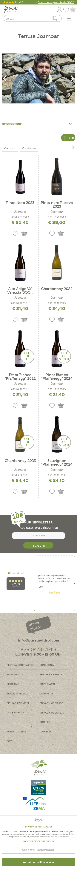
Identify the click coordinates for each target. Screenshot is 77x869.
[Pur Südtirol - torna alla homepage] (11, 9)
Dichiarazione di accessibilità (18, 707)
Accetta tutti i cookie (38, 862)
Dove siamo (47, 683)
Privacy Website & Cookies (51, 717)
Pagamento (15, 674)
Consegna (46, 664)
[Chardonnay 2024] (56, 262)
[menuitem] (71, 19)
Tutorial (45, 731)
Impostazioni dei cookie (38, 841)
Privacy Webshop (51, 703)
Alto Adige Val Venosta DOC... (20, 290)
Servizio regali (17, 693)
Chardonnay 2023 (20, 461)
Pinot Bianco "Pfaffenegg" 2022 (20, 377)
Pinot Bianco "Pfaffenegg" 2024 (57, 377)
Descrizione (12, 124)
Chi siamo (13, 683)
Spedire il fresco (51, 674)
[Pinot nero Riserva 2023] (56, 176)
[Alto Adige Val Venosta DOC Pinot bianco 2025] (20, 262)
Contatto (46, 693)
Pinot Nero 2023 (20, 203)
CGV (9, 741)
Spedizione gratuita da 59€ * (56, 2)
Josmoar (20, 211)
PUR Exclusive (16, 731)
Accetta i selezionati (38, 850)
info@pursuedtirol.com (38, 640)
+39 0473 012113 (38, 649)
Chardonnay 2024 (57, 289)
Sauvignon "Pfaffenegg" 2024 (57, 462)
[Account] (59, 9)
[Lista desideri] (67, 9)
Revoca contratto (20, 664)
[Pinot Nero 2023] (20, 176)
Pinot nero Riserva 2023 (57, 204)
